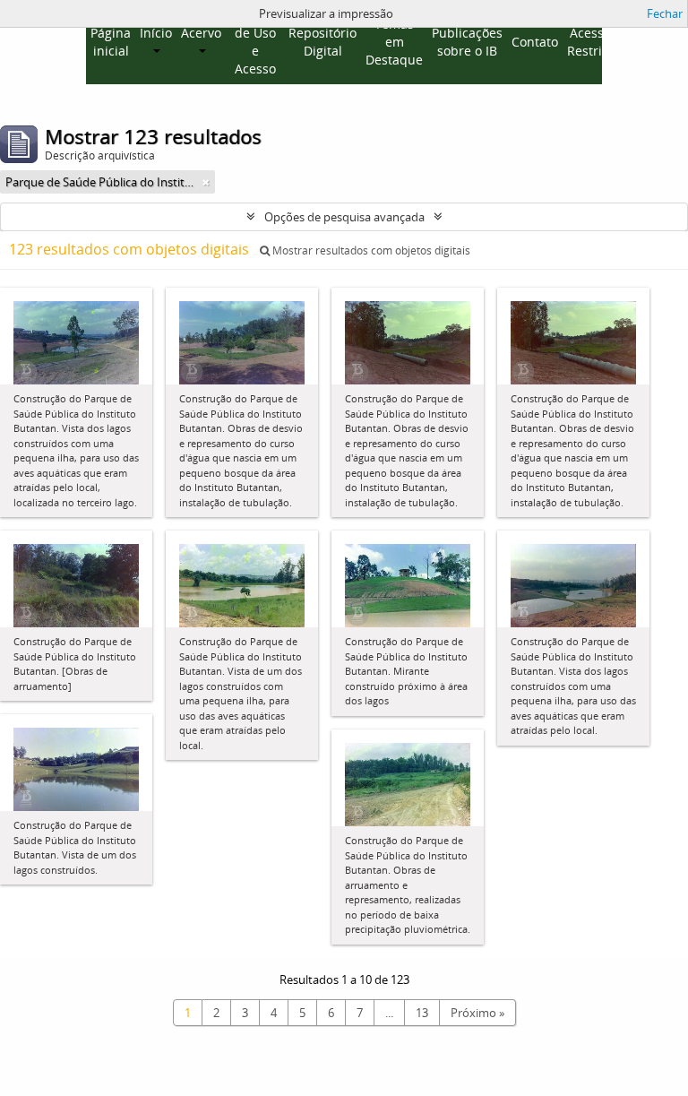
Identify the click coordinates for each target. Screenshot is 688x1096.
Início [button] (156, 32)
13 (422, 1013)
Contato (535, 41)
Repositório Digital (322, 41)
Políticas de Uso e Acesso (255, 41)
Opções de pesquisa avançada (344, 217)
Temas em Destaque (394, 41)
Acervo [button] (201, 32)
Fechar (665, 13)
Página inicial (110, 41)
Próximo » (477, 1013)
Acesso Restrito (590, 41)
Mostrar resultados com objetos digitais (370, 250)
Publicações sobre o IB (467, 41)
